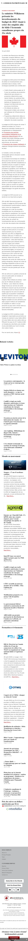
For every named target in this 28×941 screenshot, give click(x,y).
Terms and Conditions (7, 870)
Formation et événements (12, 627)
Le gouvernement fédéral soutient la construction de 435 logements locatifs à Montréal (14, 606)
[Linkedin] (18, 889)
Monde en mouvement (11, 456)
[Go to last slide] (2, 359)
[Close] (27, 931)
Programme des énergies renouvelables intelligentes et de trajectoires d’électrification (11, 134)
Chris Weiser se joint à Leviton (10, 365)
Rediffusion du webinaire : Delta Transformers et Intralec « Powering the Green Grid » (14, 728)
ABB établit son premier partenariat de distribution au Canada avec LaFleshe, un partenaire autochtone (14, 618)
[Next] (25, 359)
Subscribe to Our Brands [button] (14, 881)
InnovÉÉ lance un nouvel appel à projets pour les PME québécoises (14, 558)
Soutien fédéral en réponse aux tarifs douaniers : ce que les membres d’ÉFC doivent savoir (14, 392)
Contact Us (5, 874)
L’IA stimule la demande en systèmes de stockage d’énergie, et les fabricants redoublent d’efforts (14, 446)
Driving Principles (6, 854)
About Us (4, 852)
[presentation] (14, 354)
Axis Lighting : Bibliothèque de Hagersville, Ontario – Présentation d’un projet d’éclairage (14, 433)
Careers (4, 859)
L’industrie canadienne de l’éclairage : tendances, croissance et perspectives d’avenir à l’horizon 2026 (12, 792)
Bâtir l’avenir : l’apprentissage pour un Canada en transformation (14, 739)
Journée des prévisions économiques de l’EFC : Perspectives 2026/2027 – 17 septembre (13, 751)
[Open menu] (26, 3)
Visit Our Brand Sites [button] (14, 885)
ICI (19, 332)
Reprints (4, 866)
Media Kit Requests (7, 872)
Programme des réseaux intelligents (13, 144)
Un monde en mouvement (8, 10)
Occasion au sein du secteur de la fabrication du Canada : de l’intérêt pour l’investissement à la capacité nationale (15, 421)
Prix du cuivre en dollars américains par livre (12, 802)
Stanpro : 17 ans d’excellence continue (13, 473)
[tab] (10, 374)
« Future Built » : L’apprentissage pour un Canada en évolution (15, 763)
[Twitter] (14, 889)
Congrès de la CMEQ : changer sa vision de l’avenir (14, 696)
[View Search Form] (1, 3)
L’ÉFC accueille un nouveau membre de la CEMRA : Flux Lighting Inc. (13, 585)
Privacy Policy (5, 868)
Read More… (10, 496)
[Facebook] (10, 889)
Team (3, 857)
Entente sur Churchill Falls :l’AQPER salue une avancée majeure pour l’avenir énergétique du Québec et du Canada (14, 518)
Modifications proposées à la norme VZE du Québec (13, 596)
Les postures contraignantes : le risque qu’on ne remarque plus (14, 382)
